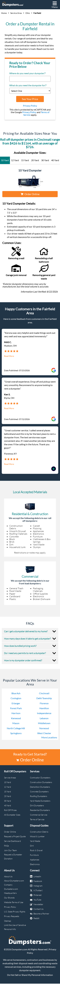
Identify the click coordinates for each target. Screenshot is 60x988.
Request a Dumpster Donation (13, 856)
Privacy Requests (11, 916)
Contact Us (38, 909)
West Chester (44, 733)
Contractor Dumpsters (40, 777)
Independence (44, 713)
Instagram (37, 885)
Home (4, 13)
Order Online (31, 194)
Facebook (37, 881)
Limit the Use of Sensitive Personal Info (15, 927)
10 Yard (7, 782)
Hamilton (44, 708)
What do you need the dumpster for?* (28, 85)
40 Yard (7, 805)
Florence (44, 703)
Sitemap (7, 921)
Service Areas (10, 777)
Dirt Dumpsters (37, 805)
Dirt (32, 845)
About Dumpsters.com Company (14, 882)
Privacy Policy (30, 105)
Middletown (44, 723)
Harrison (16, 713)
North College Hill (16, 728)
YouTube (37, 899)
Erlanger (16, 703)
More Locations (49, 737)
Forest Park (16, 708)
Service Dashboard (12, 841)
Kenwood (16, 718)
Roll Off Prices (10, 810)
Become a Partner (41, 913)
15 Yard (7, 791)
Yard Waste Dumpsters (40, 801)
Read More (9, 356)
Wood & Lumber (37, 836)
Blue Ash (16, 693)
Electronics (35, 864)
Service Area (16, 13)
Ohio (27, 13)
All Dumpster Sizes (12, 815)
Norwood (44, 728)
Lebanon (44, 718)
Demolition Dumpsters (40, 787)
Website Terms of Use (13, 902)
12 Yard (7, 787)
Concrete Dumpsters (39, 791)
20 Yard (7, 796)
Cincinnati (44, 693)
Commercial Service (38, 815)
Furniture (34, 855)
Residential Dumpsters (40, 810)
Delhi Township (44, 698)
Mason (15, 723)
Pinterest (37, 895)
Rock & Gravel (36, 850)
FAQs (6, 845)
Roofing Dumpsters (38, 796)
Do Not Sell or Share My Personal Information (30, 974)
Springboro (16, 733)
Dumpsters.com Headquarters (11, 891)
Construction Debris (39, 831)
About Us (8, 876)
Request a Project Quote (15, 836)
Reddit (36, 918)
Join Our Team (10, 850)
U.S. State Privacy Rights (14, 911)
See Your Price (30, 99)
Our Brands (9, 897)
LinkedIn (37, 876)
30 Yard (7, 801)
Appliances (34, 859)
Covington (16, 698)
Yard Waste (35, 841)
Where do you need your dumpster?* (27, 73)
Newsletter (38, 904)
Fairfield (37, 13)
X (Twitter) (38, 890)
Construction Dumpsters (41, 782)
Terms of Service (37, 819)
